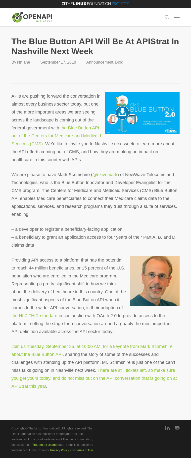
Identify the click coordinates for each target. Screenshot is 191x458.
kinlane (23, 62)
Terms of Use (85, 450)
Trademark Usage (44, 445)
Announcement (99, 62)
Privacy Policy (59, 450)
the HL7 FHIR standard (34, 315)
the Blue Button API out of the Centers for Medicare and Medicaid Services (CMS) (56, 135)
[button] (177, 17)
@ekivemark (105, 174)
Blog (119, 62)
